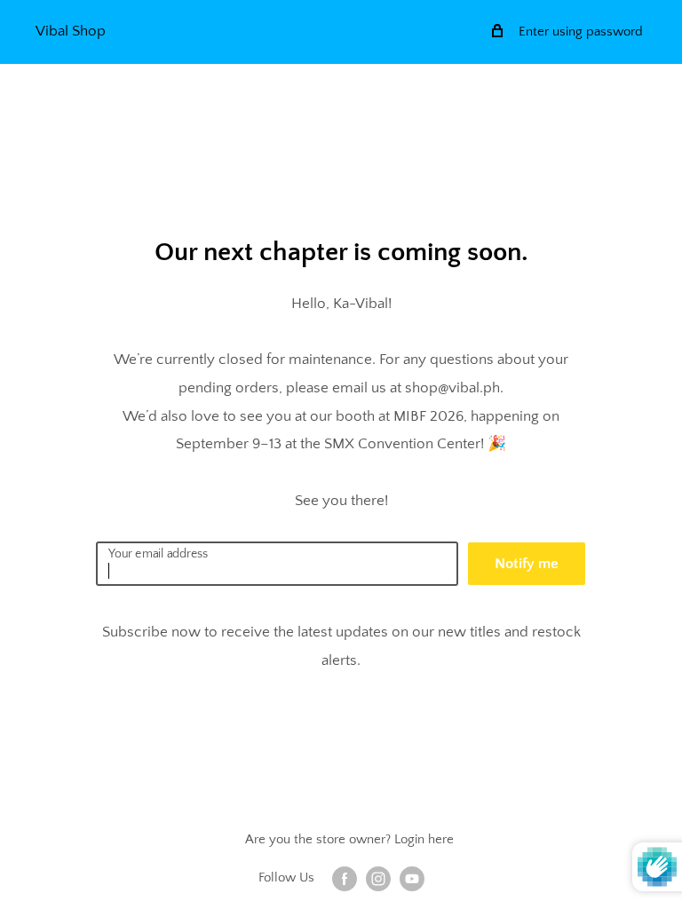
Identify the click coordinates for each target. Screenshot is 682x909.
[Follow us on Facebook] (344, 878)
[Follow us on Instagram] (378, 878)
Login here (424, 839)
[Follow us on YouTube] (412, 878)
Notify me (527, 564)
